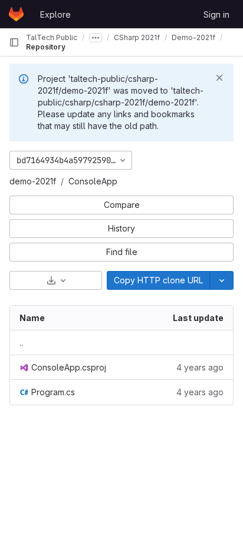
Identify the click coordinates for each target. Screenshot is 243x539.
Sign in (216, 14)
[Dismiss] (219, 78)
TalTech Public (51, 37)
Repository (45, 46)
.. (21, 343)
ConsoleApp (92, 181)
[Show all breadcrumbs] (95, 37)
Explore (55, 14)
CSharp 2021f (137, 37)
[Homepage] (16, 14)
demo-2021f (32, 181)
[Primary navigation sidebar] (14, 42)
